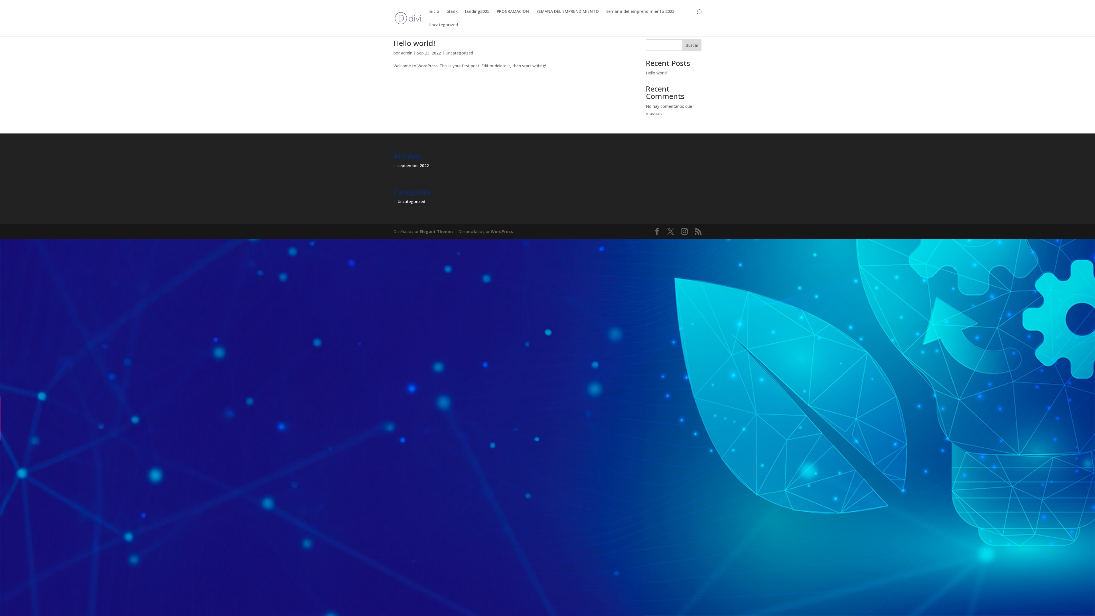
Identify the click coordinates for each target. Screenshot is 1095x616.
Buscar (692, 45)
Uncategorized (443, 25)
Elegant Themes (437, 231)
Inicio (434, 11)
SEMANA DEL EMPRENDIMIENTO (567, 11)
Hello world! (414, 43)
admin (406, 53)
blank (452, 11)
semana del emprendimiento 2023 (640, 11)
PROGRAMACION (513, 11)
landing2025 (477, 11)
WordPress (502, 231)
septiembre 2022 (413, 165)
